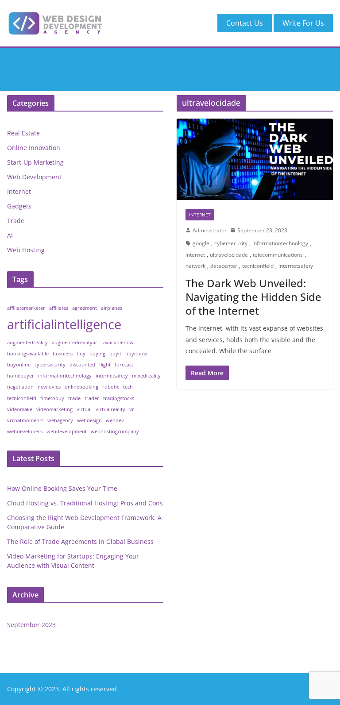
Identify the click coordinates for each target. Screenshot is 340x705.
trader (92, 398)
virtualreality (110, 409)
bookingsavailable (28, 354)
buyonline (19, 365)
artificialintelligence (64, 324)
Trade (15, 220)
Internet (200, 215)
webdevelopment (66, 431)
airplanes (111, 308)
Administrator (210, 230)
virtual (84, 409)
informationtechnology (280, 243)
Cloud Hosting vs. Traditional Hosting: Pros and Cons (85, 503)
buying (97, 354)
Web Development (34, 177)
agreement (84, 308)
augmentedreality (27, 342)
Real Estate (23, 133)
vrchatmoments (25, 420)
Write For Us (303, 23)
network (195, 266)
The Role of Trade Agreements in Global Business (80, 541)
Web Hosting (26, 250)
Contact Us (244, 23)
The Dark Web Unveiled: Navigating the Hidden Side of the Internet (253, 297)
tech (128, 387)
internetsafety (295, 266)
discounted (82, 365)
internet (195, 254)
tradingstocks (118, 398)
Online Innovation (33, 147)
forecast (124, 365)
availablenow (118, 342)
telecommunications (278, 254)
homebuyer (20, 376)
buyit (115, 354)
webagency (60, 420)
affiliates (58, 308)
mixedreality (146, 376)
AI (10, 235)
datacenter (223, 266)
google (201, 243)
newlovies (49, 387)
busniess (63, 354)
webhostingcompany (115, 431)
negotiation (20, 387)
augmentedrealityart (75, 342)
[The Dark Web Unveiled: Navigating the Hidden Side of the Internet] (255, 159)
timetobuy (52, 398)
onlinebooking (81, 387)
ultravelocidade (229, 254)
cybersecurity (230, 243)
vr (131, 409)
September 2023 (31, 624)
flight (105, 365)
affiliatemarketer (26, 308)
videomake (19, 409)
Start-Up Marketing (35, 162)
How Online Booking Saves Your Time (62, 488)
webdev (115, 420)
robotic (110, 387)
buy (81, 354)
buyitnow (136, 354)
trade (74, 398)
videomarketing (54, 409)
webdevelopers (24, 431)
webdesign (89, 420)
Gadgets (19, 206)
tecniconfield (258, 266)
